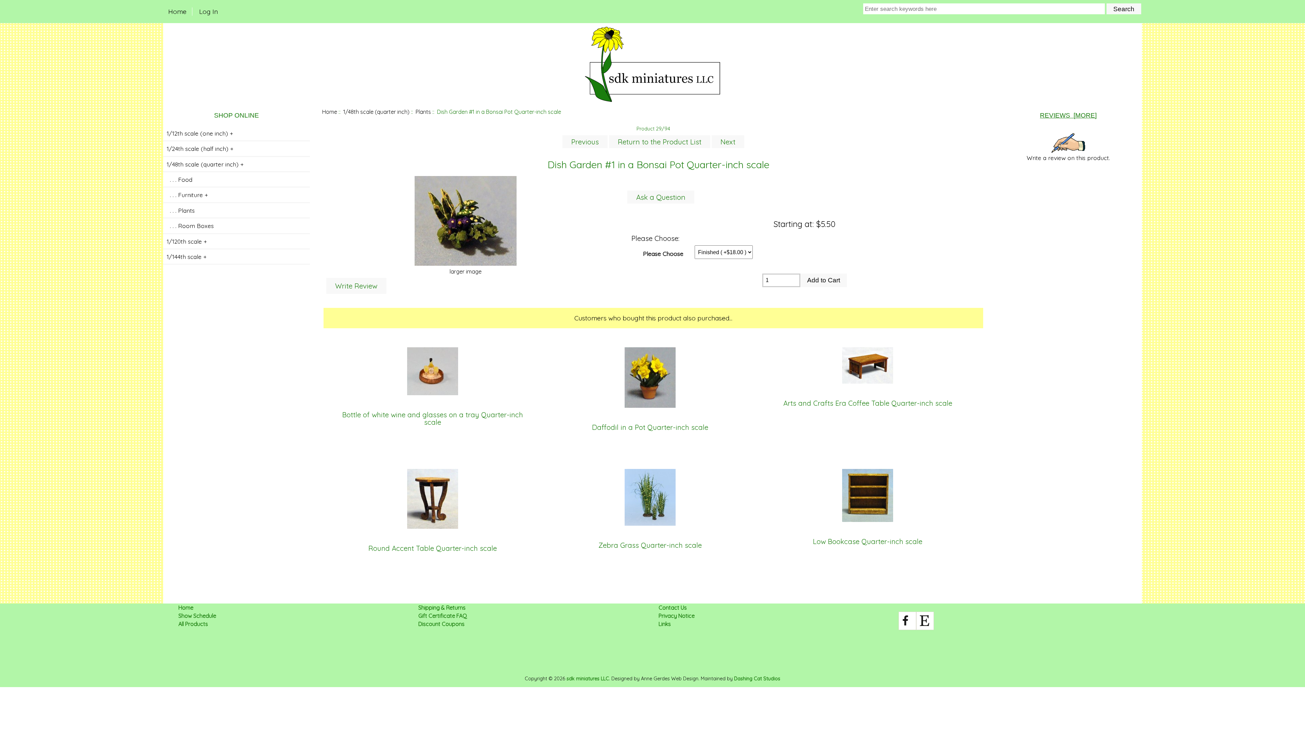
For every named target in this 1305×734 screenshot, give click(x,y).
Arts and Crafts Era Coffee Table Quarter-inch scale (867, 403)
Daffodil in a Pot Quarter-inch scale (650, 427)
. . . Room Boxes (190, 225)
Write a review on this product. (1068, 157)
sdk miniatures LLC (588, 679)
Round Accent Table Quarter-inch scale (432, 548)
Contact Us (673, 607)
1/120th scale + (187, 241)
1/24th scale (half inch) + (200, 148)
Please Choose (663, 253)
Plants (423, 111)
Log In (208, 11)
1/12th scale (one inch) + (200, 133)
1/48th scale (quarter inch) (376, 111)
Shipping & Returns (442, 607)
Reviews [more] (1068, 115)
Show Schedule (197, 615)
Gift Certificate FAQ (442, 615)
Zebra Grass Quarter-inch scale (650, 545)
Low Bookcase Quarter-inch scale (867, 541)
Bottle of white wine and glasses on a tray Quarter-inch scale (432, 418)
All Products (193, 624)
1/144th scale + (187, 256)
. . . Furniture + (187, 194)
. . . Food (179, 179)
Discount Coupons (441, 624)
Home (177, 11)
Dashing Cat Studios (757, 679)
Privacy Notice (677, 615)
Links (665, 624)
